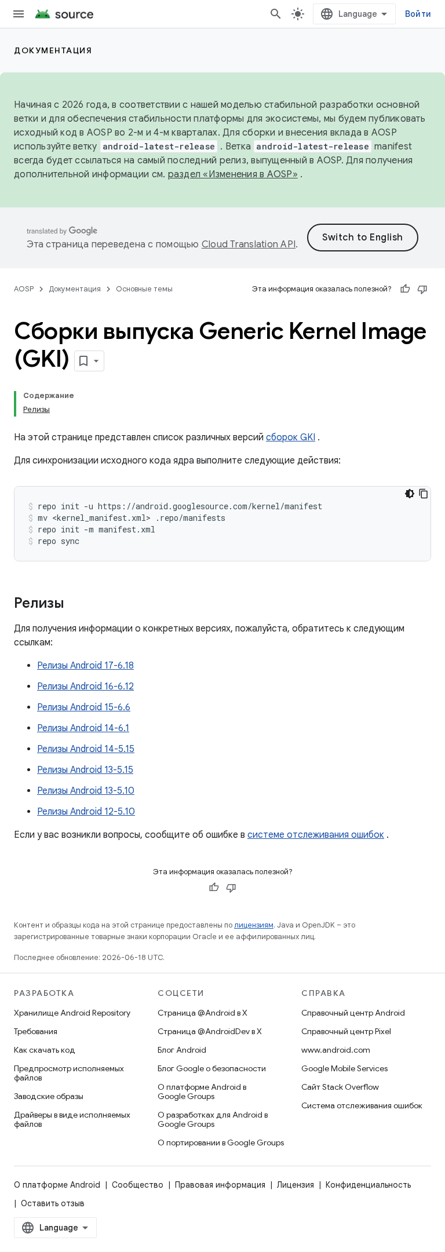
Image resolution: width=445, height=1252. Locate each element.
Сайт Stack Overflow (340, 1087)
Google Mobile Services (344, 1068)
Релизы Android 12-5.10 (86, 811)
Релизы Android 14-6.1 (83, 728)
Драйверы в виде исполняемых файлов (72, 1119)
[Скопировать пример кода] (424, 494)
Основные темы (144, 289)
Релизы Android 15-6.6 (83, 707)
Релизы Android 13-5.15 (85, 770)
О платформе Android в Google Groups (202, 1091)
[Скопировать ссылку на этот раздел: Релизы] (75, 604)
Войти (418, 14)
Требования (35, 1031)
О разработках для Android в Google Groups (213, 1119)
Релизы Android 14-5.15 (85, 749)
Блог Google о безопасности (212, 1068)
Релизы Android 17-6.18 (85, 665)
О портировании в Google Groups (221, 1142)
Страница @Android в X (202, 1013)
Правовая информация (220, 1184)
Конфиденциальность (368, 1184)
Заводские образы (48, 1096)
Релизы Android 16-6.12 (85, 686)
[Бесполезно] (422, 289)
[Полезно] (405, 289)
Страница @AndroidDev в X (210, 1031)
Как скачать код (44, 1050)
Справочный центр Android (353, 1013)
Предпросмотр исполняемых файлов (69, 1073)
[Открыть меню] (18, 14)
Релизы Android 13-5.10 (85, 791)
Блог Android (182, 1050)
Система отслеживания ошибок (361, 1105)
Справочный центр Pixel (346, 1031)
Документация (53, 50)
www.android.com (335, 1050)
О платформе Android (57, 1184)
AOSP (24, 289)
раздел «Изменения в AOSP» (233, 174)
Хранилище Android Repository (72, 1013)
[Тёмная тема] (410, 494)
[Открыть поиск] (276, 14)
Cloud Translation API (249, 244)
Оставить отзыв (53, 1203)
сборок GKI (290, 437)
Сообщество (137, 1184)
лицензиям (253, 925)
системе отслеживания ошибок (315, 835)
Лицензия (295, 1184)
